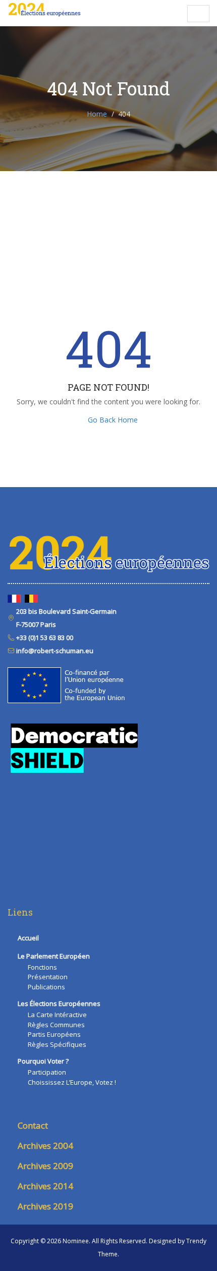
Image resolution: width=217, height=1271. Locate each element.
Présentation (48, 976)
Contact (33, 1125)
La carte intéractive (57, 1014)
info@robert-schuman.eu (54, 650)
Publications (46, 986)
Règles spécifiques (57, 1044)
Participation (47, 1072)
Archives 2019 (45, 1206)
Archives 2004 (45, 1145)
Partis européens (54, 1034)
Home (97, 114)
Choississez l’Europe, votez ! (72, 1082)
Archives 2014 (45, 1186)
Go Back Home (113, 420)
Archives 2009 (45, 1166)
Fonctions (42, 967)
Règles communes (56, 1024)
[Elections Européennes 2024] (44, 10)
